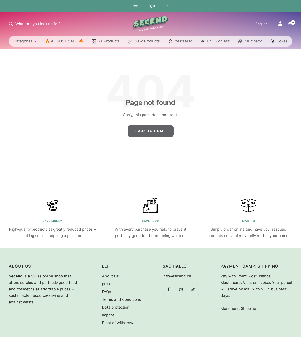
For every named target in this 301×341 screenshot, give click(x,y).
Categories (23, 41)
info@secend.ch (177, 276)
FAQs (106, 292)
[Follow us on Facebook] (169, 289)
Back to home (150, 131)
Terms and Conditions (121, 299)
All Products (109, 41)
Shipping (248, 308)
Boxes (282, 41)
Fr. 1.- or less (218, 41)
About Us (110, 276)
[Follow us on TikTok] (193, 289)
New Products (147, 41)
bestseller (183, 41)
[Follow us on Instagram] (181, 289)
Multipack (253, 41)
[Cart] (290, 24)
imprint (108, 315)
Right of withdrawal (119, 323)
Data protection (115, 307)
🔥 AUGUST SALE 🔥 (64, 41)
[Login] (280, 23)
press (107, 284)
